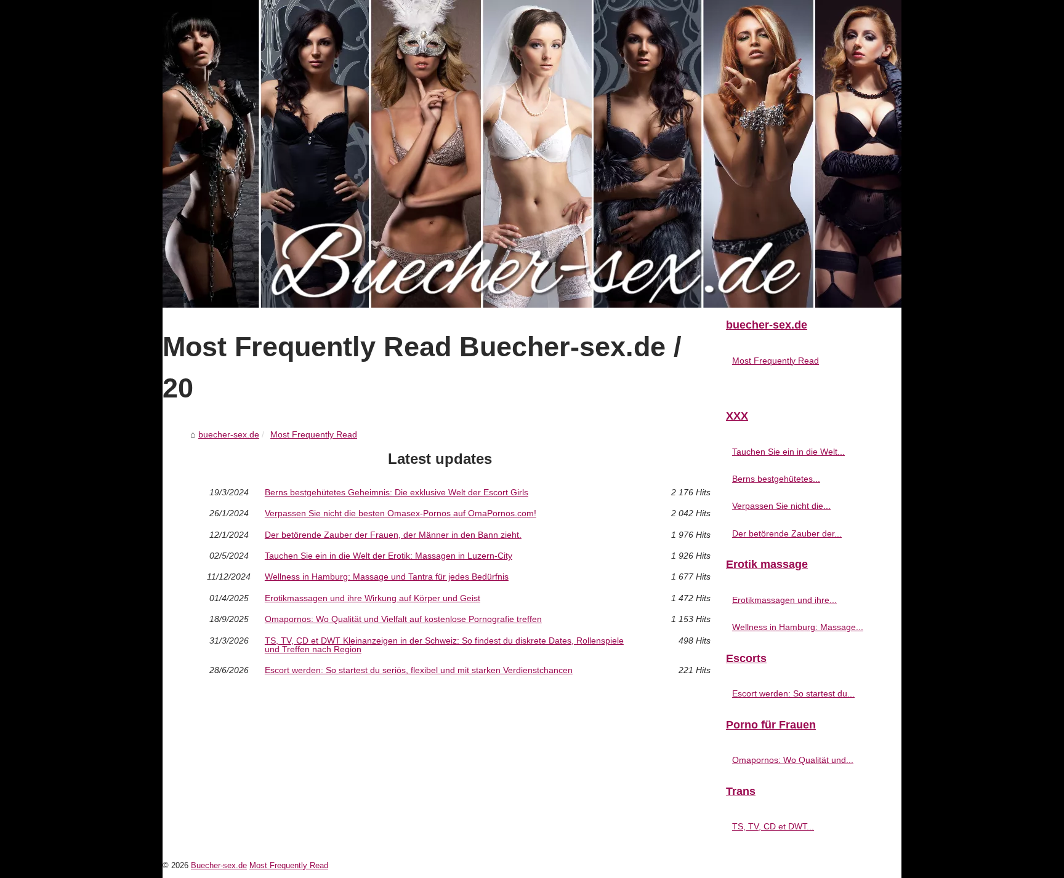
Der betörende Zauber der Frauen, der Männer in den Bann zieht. (393, 534)
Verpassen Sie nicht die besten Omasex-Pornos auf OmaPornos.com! (400, 513)
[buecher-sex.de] (532, 154)
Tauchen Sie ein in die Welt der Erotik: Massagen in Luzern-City (388, 555)
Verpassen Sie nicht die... (781, 506)
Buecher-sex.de (219, 865)
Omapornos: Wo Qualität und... (792, 760)
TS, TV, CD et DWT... (773, 826)
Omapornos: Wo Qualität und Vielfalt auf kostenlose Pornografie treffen (403, 619)
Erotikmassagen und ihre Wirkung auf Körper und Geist (372, 598)
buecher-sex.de (228, 434)
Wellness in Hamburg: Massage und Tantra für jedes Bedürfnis (387, 576)
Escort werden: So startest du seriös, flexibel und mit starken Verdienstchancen (419, 670)
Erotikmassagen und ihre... (784, 600)
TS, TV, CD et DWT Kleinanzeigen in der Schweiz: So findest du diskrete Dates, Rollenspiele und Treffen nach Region (444, 645)
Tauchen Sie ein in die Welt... (788, 452)
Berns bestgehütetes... (776, 479)
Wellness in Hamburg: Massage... (797, 627)
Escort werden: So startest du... (793, 693)
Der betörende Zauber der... (787, 533)
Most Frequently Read (313, 434)
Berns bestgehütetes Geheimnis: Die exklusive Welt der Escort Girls (396, 492)
